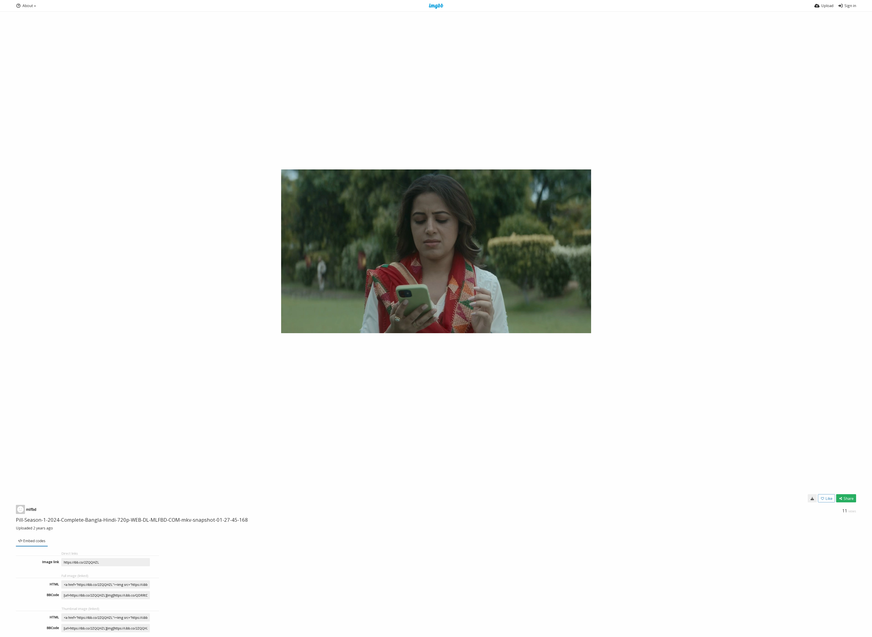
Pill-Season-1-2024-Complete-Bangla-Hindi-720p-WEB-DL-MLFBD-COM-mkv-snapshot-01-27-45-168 (132, 519)
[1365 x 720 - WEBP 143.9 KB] (812, 498)
